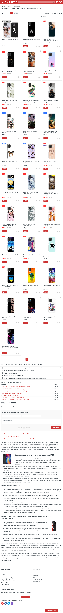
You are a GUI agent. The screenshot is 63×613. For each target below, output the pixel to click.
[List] (17, 13)
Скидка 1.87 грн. (51, 610)
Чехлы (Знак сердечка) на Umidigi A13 (10, 388)
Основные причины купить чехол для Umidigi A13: (16, 433)
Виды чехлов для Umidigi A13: (11, 436)
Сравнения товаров (38, 583)
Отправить (56, 427)
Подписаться (25, 597)
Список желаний (37, 581)
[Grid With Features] (14, 13)
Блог (34, 577)
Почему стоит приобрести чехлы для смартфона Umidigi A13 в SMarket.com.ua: (24, 438)
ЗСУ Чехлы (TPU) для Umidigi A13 (9, 395)
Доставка (35, 575)
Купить (25, 46)
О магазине (36, 573)
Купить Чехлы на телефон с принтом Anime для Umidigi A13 (16, 386)
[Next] (39, 359)
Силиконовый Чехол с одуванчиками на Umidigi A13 (14, 390)
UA (59, 611)
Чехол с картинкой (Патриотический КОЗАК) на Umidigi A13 (16, 399)
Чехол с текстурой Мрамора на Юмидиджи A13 (13, 397)
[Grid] (11, 13)
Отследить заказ (37, 579)
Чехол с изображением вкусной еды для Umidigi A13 (14, 391)
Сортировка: (44, 16)
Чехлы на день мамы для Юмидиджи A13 (11, 393)
